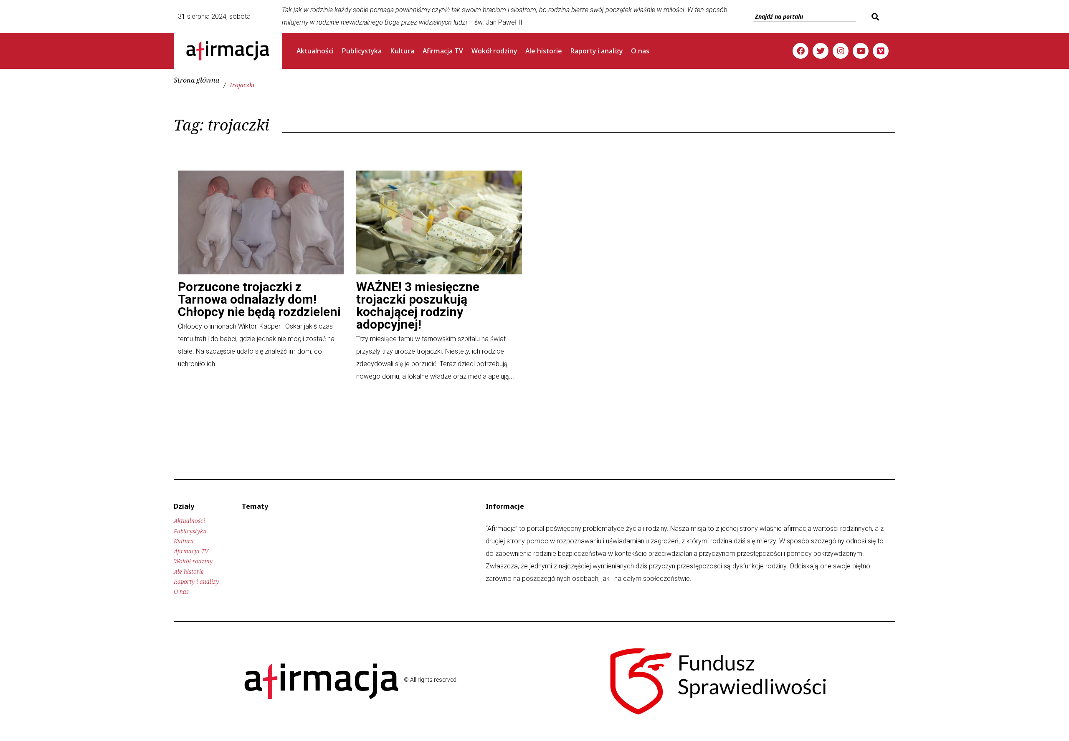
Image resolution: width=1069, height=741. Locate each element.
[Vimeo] (881, 51)
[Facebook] (800, 51)
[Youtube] (861, 51)
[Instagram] (841, 51)
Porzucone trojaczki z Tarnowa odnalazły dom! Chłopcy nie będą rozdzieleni (259, 299)
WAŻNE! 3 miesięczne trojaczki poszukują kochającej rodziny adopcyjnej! (417, 305)
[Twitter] (820, 51)
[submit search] (874, 16)
